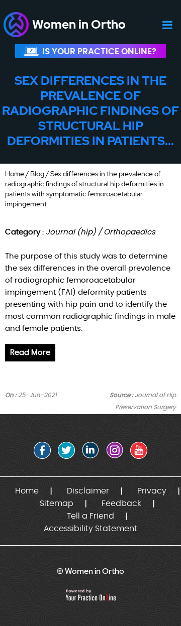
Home (14, 173)
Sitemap (56, 503)
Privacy (151, 491)
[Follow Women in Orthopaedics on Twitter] (66, 450)
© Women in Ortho (90, 571)
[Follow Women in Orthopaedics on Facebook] (42, 450)
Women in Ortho (79, 24)
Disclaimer (88, 491)
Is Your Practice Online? (99, 51)
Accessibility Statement (90, 529)
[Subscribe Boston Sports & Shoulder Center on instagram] (114, 450)
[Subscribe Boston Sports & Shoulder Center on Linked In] (90, 450)
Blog (37, 173)
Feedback (121, 503)
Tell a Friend (90, 516)
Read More (30, 352)
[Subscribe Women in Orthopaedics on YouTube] (138, 450)
